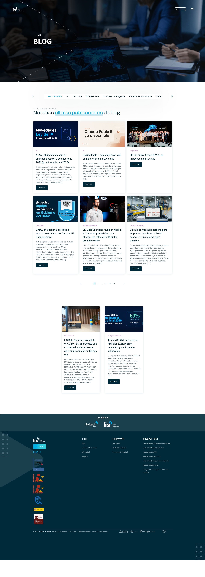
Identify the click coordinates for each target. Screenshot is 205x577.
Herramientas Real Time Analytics (156, 461)
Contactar (39, 446)
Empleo (85, 456)
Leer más (41, 188)
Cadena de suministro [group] (140, 96)
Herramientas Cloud (150, 465)
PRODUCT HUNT (150, 438)
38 (110, 283)
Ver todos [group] (57, 96)
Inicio (84, 438)
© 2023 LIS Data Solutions (42, 532)
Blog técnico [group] (92, 96)
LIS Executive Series (89, 448)
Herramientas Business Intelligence (156, 443)
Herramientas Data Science (153, 448)
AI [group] (67, 96)
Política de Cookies (84, 532)
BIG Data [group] (77, 96)
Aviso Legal (72, 532)
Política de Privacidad (59, 532)
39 (114, 283)
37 (106, 283)
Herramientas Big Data (151, 456)
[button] (172, 96)
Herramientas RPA (150, 452)
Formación (116, 443)
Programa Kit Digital (120, 452)
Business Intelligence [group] (114, 96)
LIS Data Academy (119, 448)
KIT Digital (86, 452)
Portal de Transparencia (100, 532)
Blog (83, 443)
